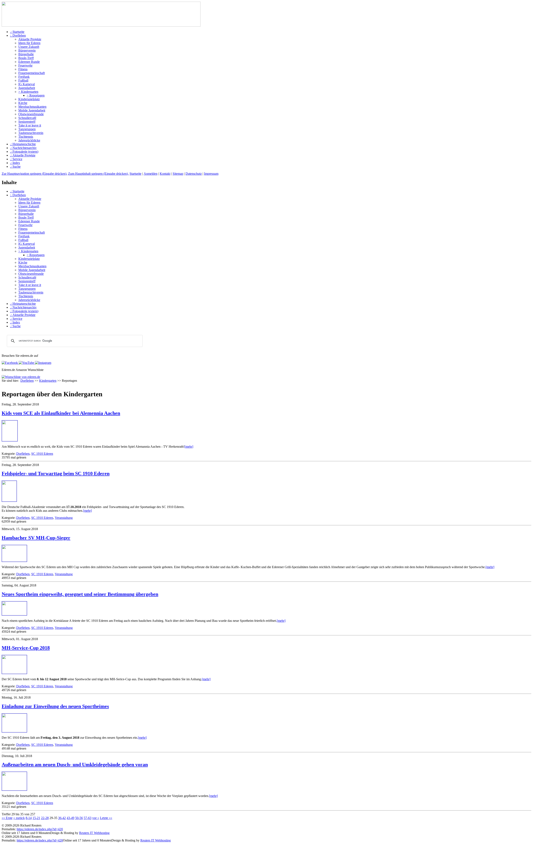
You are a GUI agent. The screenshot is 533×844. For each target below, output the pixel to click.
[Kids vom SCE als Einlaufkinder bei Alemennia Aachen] (10, 440)
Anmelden (150, 173)
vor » (95, 818)
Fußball (23, 80)
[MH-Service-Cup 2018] (14, 672)
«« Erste (7, 818)
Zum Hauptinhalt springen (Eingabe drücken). (98, 173)
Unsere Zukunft (28, 46)
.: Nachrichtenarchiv (23, 148)
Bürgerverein (27, 50)
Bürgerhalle (26, 54)
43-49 (70, 818)
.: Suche (15, 166)
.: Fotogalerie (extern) (24, 151)
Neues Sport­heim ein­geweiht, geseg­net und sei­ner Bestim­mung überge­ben (80, 594)
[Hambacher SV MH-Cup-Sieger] (14, 560)
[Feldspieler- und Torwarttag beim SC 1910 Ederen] (9, 500)
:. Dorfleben (18, 35)
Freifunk (24, 76)
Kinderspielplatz (29, 99)
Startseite (135, 173)
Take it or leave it (29, 125)
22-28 (45, 818)
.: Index (15, 163)
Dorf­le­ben (23, 453)
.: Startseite (17, 31)
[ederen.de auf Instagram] (42, 362)
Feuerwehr (25, 65)
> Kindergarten (28, 91)
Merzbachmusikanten (32, 106)
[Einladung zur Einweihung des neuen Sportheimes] (14, 731)
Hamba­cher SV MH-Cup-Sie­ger (36, 537)
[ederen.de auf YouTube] (26, 362)
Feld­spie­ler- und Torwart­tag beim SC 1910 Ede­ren (56, 473)
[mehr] (188, 446)
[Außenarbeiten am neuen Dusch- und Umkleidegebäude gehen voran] (14, 789)
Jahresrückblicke (29, 140)
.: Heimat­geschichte (23, 144)
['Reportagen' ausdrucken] (3, 385)
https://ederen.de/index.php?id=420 (40, 829)
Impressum (211, 173)
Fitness (22, 69)
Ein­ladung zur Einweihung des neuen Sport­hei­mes (55, 706)
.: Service (16, 159)
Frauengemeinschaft (31, 73)
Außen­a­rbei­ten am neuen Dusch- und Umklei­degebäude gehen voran (75, 764)
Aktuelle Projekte (29, 39)
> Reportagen (36, 95)
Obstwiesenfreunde (31, 114)
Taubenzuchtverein (30, 133)
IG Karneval (26, 84)
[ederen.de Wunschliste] (21, 377)
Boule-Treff (26, 58)
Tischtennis (25, 136)
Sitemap (178, 173)
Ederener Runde (29, 61)
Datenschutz (194, 173)
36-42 (62, 818)
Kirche (22, 103)
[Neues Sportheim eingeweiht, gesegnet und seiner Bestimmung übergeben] (14, 614)
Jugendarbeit (26, 88)
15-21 (36, 818)
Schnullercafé (27, 118)
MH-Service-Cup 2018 (26, 648)
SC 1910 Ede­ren (42, 453)
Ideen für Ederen (29, 43)
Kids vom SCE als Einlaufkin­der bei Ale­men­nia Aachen (61, 413)
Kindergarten (47, 380)
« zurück (19, 818)
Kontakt (165, 173)
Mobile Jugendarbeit (31, 110)
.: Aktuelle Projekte (22, 155)
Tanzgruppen (27, 129)
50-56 (79, 818)
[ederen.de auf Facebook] (10, 362)
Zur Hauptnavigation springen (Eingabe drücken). (34, 173)
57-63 (87, 818)
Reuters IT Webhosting (94, 833)
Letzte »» (106, 818)
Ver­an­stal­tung (64, 517)
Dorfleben (27, 380)
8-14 (29, 818)
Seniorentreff (26, 121)
